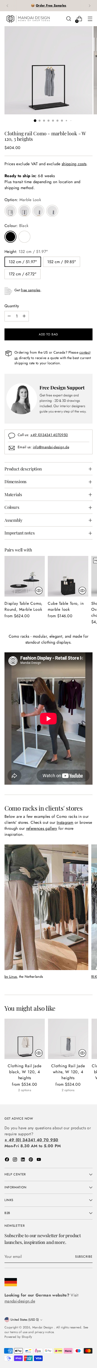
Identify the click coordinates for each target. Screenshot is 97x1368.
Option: (22, 200)
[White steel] (52, 211)
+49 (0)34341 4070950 (49, 434)
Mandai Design (43, 1327)
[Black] (10, 237)
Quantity (11, 306)
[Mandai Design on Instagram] (15, 1160)
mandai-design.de (19, 1301)
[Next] (89, 5)
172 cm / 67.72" (22, 274)
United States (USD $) (24, 1319)
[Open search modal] (68, 19)
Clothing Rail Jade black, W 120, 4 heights (24, 1072)
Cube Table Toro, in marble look (66, 606)
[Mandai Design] (28, 19)
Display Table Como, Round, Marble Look (23, 606)
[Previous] (7, 5)
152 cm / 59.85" (61, 262)
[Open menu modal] (90, 19)
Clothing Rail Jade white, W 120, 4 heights (68, 1072)
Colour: (16, 225)
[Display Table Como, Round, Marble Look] (24, 576)
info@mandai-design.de (51, 447)
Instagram (65, 822)
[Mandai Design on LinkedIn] (23, 1160)
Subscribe (84, 1256)
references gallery (41, 828)
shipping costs (74, 164)
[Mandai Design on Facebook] (7, 1160)
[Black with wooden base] (24, 211)
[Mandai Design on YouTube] (39, 1160)
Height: (26, 251)
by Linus (10, 976)
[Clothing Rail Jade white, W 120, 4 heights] (68, 1039)
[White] (24, 237)
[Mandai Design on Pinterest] (31, 1160)
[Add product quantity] (24, 316)
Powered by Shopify (18, 1337)
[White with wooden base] (38, 211)
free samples (30, 290)
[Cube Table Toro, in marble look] (68, 576)
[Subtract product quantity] (9, 316)
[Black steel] (10, 211)
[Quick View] (39, 591)
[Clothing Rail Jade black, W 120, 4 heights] (24, 1039)
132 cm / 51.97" (23, 262)
